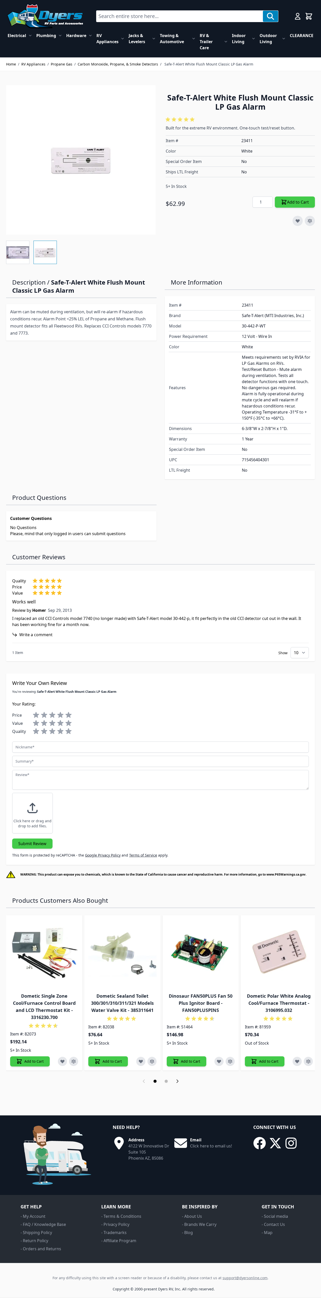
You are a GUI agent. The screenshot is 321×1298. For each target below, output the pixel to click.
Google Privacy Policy (103, 855)
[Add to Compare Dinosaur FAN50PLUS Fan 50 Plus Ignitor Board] (230, 1061)
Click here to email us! (211, 1146)
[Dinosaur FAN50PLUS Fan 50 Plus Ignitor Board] (201, 953)
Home (11, 64)
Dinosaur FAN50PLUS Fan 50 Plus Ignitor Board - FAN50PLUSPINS (200, 1003)
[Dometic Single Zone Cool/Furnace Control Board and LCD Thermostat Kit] (44, 953)
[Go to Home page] (45, 16)
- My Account (33, 1216)
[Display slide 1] (155, 1081)
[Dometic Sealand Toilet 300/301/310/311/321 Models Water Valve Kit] (122, 953)
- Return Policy (34, 1240)
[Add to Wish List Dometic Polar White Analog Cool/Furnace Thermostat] (297, 1061)
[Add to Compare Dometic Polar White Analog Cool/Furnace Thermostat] (308, 1061)
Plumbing (46, 35)
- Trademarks (114, 1232)
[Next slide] (177, 1081)
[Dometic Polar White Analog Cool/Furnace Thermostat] (279, 953)
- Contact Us (273, 1224)
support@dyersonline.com (245, 1277)
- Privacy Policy (115, 1224)
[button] (181, 120)
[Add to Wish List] (298, 221)
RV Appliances (107, 38)
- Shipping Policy (36, 1232)
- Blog (187, 1232)
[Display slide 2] (166, 1081)
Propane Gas (61, 64)
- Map (267, 1232)
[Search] (270, 16)
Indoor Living (239, 38)
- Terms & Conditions (121, 1216)
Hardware (76, 35)
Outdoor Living (268, 38)
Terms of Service (143, 855)
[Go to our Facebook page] (259, 1143)
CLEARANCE (301, 35)
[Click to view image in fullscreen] (81, 160)
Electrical (17, 35)
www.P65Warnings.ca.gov (286, 874)
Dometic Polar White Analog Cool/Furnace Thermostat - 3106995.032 (279, 1003)
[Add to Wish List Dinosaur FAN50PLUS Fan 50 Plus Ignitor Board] (219, 1061)
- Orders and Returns (41, 1249)
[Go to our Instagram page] (291, 1143)
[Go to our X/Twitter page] (275, 1143)
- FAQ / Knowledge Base (43, 1224)
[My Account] (298, 16)
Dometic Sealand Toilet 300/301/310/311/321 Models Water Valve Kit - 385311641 (122, 1003)
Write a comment (36, 634)
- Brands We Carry (199, 1224)
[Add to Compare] (310, 221)
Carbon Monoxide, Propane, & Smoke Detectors (118, 64)
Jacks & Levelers (137, 38)
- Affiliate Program (118, 1240)
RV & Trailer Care (206, 42)
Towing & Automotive (172, 38)
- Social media (275, 1216)
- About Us (192, 1216)
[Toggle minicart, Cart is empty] (309, 16)
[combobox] (179, 16)
